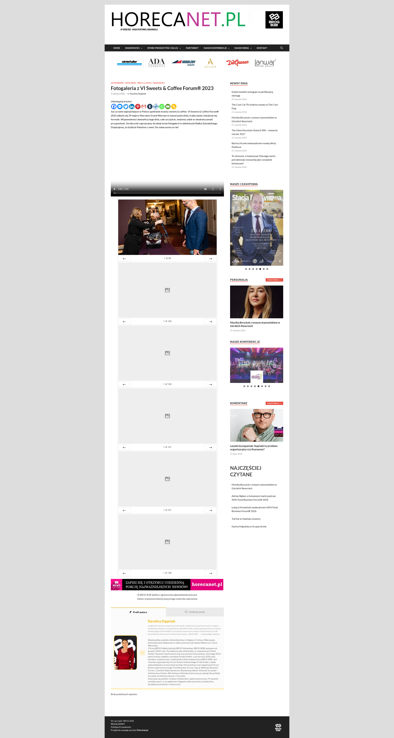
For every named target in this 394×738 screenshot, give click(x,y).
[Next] (210, 258)
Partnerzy (192, 48)
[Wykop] (156, 106)
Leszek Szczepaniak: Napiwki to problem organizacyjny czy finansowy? (253, 447)
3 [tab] (253, 269)
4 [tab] (256, 269)
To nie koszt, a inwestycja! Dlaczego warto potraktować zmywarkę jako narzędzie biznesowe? (253, 159)
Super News (130, 83)
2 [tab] (249, 269)
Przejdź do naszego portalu (129, 730)
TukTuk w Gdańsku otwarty (246, 518)
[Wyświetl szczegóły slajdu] (256, 228)
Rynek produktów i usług (162, 48)
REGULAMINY (118, 724)
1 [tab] (246, 269)
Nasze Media (241, 48)
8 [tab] (269, 386)
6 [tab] (264, 269)
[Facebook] (114, 106)
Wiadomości (132, 48)
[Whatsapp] (162, 106)
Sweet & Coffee (144, 83)
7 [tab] (267, 269)
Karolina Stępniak (138, 93)
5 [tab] (260, 269)
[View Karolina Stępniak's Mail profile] (142, 652)
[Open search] (281, 48)
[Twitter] (126, 106)
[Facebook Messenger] (120, 106)
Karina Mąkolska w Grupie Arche (249, 526)
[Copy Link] (174, 106)
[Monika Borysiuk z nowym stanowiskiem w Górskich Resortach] (256, 301)
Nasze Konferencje (215, 48)
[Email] (168, 106)
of (167, 258)
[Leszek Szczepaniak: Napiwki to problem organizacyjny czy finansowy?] (256, 425)
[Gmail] (144, 106)
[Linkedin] (132, 106)
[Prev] (124, 258)
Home (116, 48)
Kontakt (262, 48)
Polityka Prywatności (121, 727)
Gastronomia (117, 83)
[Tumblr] (150, 106)
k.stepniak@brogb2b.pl (210, 634)
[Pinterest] (138, 106)
